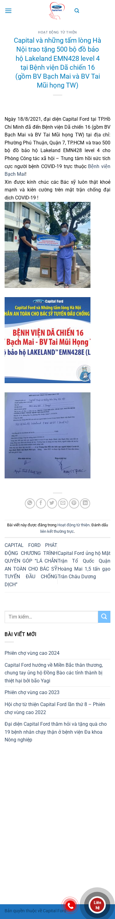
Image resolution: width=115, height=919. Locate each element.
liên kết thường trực (57, 531)
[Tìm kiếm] (77, 11)
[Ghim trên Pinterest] (74, 503)
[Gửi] (104, 617)
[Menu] (8, 10)
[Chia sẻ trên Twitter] (52, 503)
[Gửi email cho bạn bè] (63, 503)
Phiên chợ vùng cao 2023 (32, 692)
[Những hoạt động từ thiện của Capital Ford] (57, 11)
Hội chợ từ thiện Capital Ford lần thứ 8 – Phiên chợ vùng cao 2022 (55, 708)
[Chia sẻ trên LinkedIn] (85, 503)
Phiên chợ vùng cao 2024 (32, 653)
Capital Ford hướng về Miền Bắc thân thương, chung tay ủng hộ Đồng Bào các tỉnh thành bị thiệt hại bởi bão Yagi (54, 673)
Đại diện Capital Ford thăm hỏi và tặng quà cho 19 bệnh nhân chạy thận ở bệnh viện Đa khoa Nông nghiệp (56, 732)
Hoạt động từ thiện (57, 32)
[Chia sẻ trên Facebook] (41, 503)
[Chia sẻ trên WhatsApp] (30, 503)
